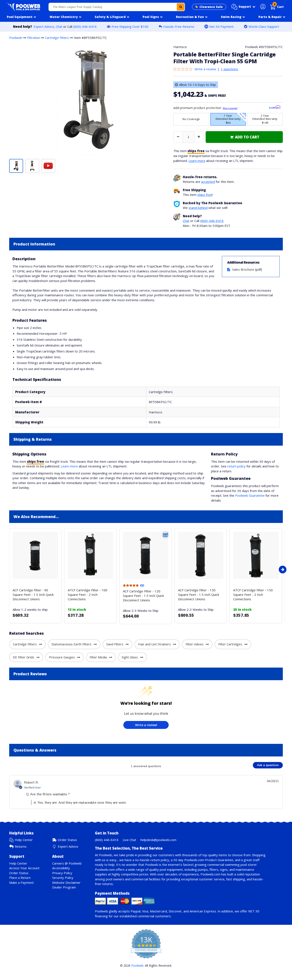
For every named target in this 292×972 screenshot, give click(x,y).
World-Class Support (264, 26)
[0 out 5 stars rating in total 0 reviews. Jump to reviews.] (184, 69)
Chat (59, 26)
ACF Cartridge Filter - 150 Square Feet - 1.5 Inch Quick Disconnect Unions (198, 594)
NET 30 (253, 911)
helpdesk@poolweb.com (158, 840)
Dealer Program (64, 887)
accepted (208, 181)
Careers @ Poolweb (67, 863)
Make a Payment (21, 882)
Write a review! (146, 725)
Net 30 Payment (221, 26)
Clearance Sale (211, 7)
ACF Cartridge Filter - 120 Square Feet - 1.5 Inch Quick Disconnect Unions (143, 595)
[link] (244, 137)
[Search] (180, 7)
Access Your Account (24, 868)
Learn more (197, 161)
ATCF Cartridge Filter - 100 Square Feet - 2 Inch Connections (87, 594)
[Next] (282, 569)
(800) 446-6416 (85, 26)
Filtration (33, 37)
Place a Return (20, 877)
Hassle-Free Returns (178, 26)
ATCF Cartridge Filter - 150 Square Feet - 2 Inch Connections (253, 594)
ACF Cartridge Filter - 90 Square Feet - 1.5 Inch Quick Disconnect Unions (33, 594)
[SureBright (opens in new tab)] (274, 107)
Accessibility (61, 868)
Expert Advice (44, 26)
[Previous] (8, 569)
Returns (21, 846)
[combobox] (117, 7)
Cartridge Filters (57, 37)
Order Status (67, 840)
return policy (236, 466)
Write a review (205, 69)
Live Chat (129, 840)
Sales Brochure (243, 269)
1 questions (229, 69)
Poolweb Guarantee (250, 495)
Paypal (135, 911)
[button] (243, 7)
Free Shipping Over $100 (130, 26)
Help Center (24, 840)
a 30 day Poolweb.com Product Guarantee (202, 860)
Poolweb (15, 37)
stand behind (198, 208)
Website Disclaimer (66, 882)
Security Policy (62, 877)
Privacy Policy (62, 873)
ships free (204, 194)
